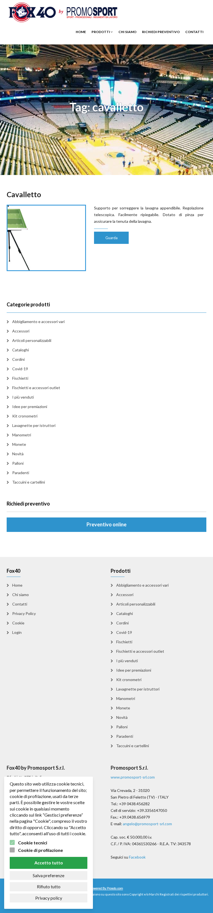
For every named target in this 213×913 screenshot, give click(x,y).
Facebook (137, 857)
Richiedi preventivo (161, 32)
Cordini (18, 359)
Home (81, 32)
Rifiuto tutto (48, 886)
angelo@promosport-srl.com (147, 823)
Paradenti (20, 472)
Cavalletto (24, 194)
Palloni (18, 463)
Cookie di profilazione (40, 850)
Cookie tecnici (32, 842)
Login (17, 632)
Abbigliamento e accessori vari (38, 321)
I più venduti (23, 397)
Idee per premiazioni (29, 406)
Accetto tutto (48, 862)
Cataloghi (20, 349)
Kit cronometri (24, 416)
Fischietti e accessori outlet (36, 387)
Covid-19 (20, 368)
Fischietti (20, 378)
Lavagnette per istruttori (33, 425)
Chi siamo (127, 32)
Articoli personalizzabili (31, 340)
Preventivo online (106, 524)
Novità (18, 453)
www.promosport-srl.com (133, 777)
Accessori (20, 331)
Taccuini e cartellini (28, 482)
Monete (19, 444)
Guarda (111, 238)
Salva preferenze (48, 875)
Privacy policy (48, 898)
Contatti (194, 32)
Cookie (18, 623)
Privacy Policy (24, 613)
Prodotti (101, 32)
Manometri (21, 434)
